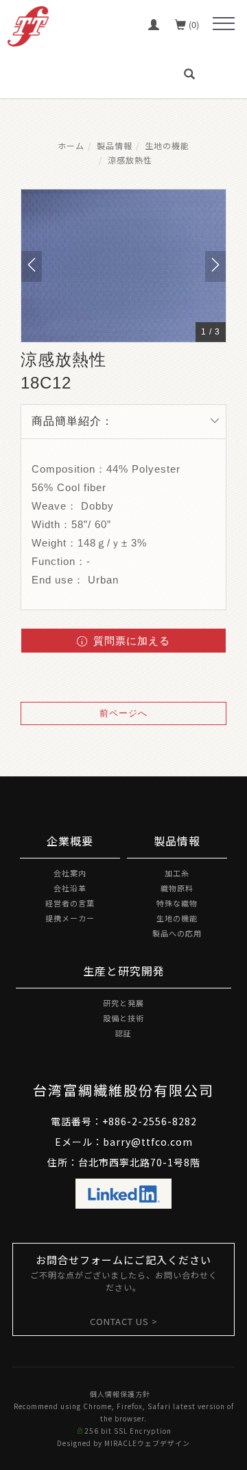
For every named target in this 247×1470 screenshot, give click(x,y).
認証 (123, 1032)
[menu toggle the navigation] (224, 24)
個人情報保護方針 (120, 1394)
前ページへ (123, 713)
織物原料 (177, 887)
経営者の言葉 (70, 902)
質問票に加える (130, 640)
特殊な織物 (177, 902)
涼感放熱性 (130, 160)
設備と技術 (123, 1017)
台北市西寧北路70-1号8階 (139, 1162)
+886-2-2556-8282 (149, 1121)
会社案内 (70, 872)
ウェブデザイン (163, 1443)
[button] (191, 74)
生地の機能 (167, 145)
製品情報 (114, 145)
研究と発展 (123, 1002)
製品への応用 (177, 933)
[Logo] (28, 24)
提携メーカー (70, 918)
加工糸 (177, 872)
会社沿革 (70, 887)
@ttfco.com (162, 1142)
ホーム (71, 145)
